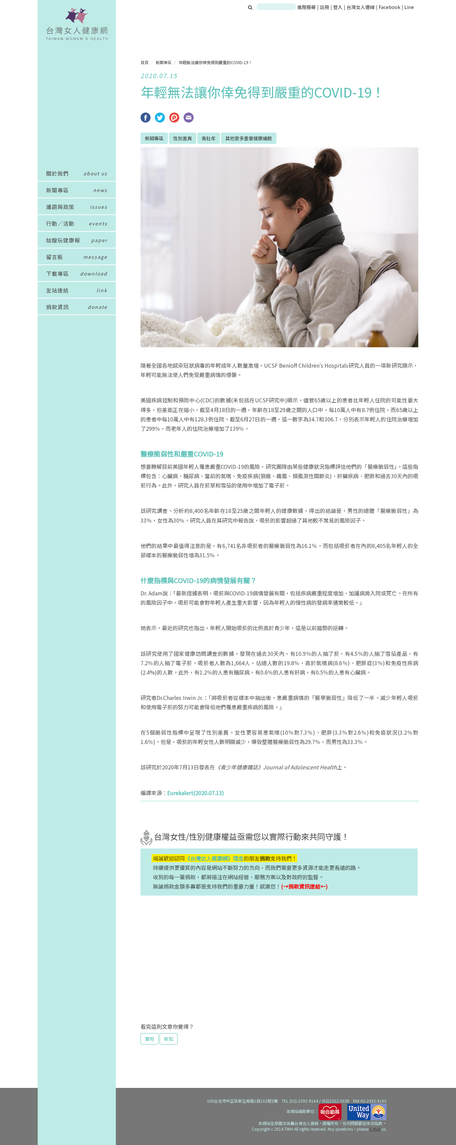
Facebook (389, 7)
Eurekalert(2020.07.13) (195, 793)
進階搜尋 (306, 7)
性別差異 (182, 138)
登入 (338, 7)
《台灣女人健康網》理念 (214, 858)
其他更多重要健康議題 (248, 138)
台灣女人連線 (361, 7)
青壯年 (209, 138)
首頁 (145, 62)
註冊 (325, 7)
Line (409, 7)
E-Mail (375, 1129)
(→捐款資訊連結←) (304, 886)
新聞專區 (164, 62)
